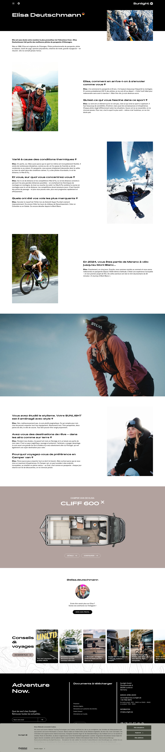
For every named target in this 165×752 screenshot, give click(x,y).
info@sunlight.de (126, 712)
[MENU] (13, 3)
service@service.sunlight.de (130, 698)
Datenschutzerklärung (106, 738)
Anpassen (138, 732)
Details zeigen (38, 748)
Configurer (89, 556)
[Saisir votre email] (25, 721)
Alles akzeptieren (139, 727)
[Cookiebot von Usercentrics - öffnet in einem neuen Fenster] (22, 748)
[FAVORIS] (18, 3)
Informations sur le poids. (80, 714)
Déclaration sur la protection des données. (85, 709)
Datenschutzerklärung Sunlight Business (47, 740)
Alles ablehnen (139, 737)
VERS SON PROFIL (82, 612)
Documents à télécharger (92, 683)
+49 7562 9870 (126, 700)
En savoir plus (21, 655)
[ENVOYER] (42, 720)
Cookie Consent (77, 711)
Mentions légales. (78, 706)
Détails (70, 556)
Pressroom (76, 703)
